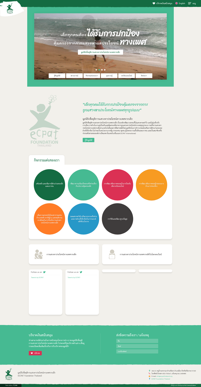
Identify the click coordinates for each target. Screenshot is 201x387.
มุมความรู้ (109, 76)
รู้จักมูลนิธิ (57, 76)
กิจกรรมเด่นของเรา (92, 76)
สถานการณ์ (74, 76)
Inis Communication (190, 385)
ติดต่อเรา (144, 76)
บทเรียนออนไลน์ (126, 76)
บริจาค (37, 353)
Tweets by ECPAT (37, 277)
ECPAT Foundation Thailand (161, 379)
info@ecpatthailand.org (164, 376)
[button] (96, 70)
